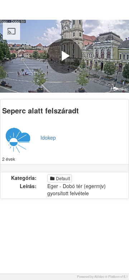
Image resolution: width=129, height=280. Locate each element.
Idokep (48, 137)
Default (62, 178)
